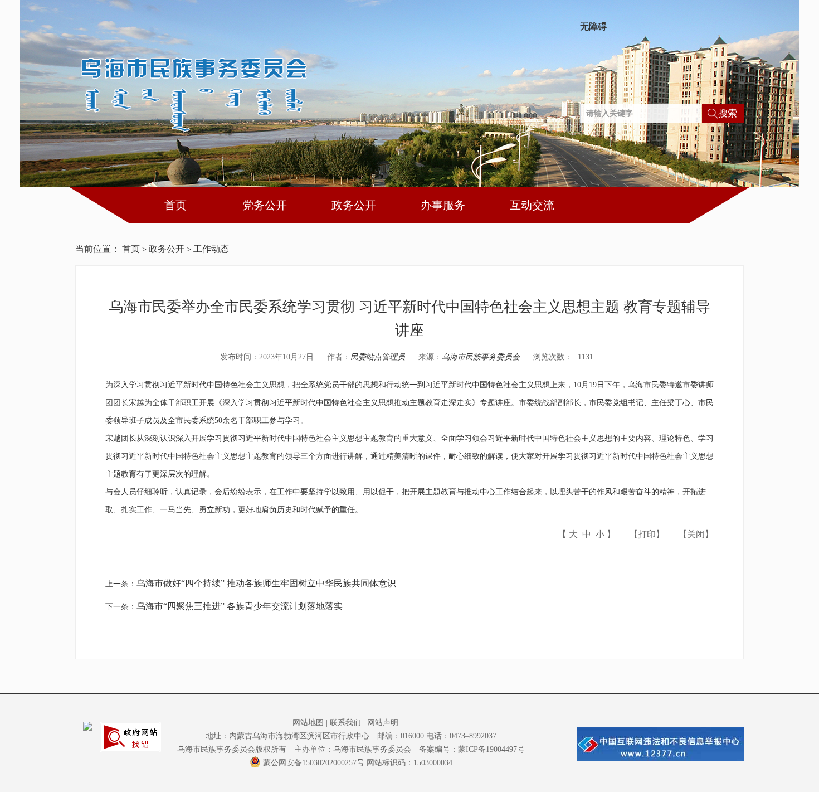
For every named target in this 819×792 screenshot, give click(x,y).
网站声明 (382, 722)
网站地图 (308, 722)
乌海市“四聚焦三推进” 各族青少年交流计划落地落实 (239, 606)
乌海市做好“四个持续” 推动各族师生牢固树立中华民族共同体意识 (266, 583)
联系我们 (345, 722)
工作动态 (211, 249)
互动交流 (532, 205)
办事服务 (443, 205)
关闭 (696, 534)
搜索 (727, 113)
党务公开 (264, 205)
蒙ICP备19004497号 (491, 749)
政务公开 (354, 205)
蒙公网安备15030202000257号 (313, 763)
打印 (647, 534)
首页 (175, 205)
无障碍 (593, 26)
